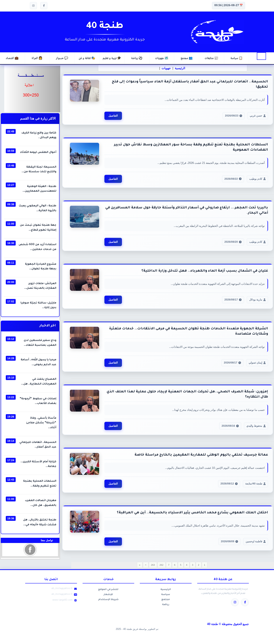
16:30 (10, 243)
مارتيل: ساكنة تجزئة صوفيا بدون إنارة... (38, 305)
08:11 (10, 262)
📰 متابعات (211, 58)
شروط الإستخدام (108, 599)
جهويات (166, 68)
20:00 (10, 282)
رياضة (165, 604)
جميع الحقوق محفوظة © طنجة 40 (228, 624)
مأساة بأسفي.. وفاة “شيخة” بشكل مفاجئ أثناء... (41, 423)
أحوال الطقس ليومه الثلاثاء (38, 152)
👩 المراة (37, 58)
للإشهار (108, 594)
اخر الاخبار (48, 326)
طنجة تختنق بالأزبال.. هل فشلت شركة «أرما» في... (39, 522)
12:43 (10, 479)
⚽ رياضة (136, 58)
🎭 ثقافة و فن (87, 58)
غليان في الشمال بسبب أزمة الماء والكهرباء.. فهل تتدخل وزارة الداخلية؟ (204, 271)
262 (161, 565)
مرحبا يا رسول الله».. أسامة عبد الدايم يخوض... (38, 362)
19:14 (10, 440)
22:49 (10, 131)
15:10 (10, 377)
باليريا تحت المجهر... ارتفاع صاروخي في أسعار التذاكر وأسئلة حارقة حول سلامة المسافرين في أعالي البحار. (186, 210)
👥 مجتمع (187, 58)
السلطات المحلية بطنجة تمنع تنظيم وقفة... (39, 484)
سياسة (165, 594)
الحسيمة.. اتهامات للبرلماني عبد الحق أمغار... (37, 445)
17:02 (10, 301)
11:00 (10, 223)
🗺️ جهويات (161, 58)
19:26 (10, 416)
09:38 (10, 204)
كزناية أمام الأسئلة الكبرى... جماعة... (38, 464)
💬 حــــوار (62, 58)
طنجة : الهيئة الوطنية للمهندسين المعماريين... (39, 189)
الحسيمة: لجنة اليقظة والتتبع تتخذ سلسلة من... (39, 170)
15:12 (10, 338)
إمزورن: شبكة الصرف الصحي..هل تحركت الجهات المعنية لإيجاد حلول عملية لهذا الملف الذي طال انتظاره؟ (187, 394)
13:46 (10, 165)
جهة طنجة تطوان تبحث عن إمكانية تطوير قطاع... (38, 228)
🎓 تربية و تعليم (112, 58)
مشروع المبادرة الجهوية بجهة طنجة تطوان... (40, 267)
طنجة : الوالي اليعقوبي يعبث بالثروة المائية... (37, 208)
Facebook (30, 549)
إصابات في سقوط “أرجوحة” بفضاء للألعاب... (38, 401)
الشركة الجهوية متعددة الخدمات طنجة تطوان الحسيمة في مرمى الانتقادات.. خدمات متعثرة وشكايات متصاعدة (188, 331)
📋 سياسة (236, 58)
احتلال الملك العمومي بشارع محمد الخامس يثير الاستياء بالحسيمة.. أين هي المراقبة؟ (192, 513)
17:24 (10, 460)
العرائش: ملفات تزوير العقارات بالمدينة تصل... (40, 286)
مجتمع (165, 599)
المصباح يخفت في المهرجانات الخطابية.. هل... (38, 382)
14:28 (10, 358)
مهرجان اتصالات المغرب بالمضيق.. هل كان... (40, 503)
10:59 (10, 150)
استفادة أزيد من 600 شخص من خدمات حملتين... (37, 247)
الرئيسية (261, 56)
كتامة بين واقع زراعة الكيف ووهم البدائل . (38, 135)
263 (153, 565)
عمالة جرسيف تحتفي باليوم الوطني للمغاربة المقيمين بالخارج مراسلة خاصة (201, 455)
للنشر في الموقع (108, 589)
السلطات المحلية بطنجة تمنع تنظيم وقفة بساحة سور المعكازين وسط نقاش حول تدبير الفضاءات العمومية (191, 147)
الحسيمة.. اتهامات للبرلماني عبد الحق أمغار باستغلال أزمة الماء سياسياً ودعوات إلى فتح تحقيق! (190, 84)
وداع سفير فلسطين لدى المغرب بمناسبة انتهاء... (40, 343)
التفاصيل (113, 115)
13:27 (10, 184)
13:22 (10, 397)
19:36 (10, 518)
